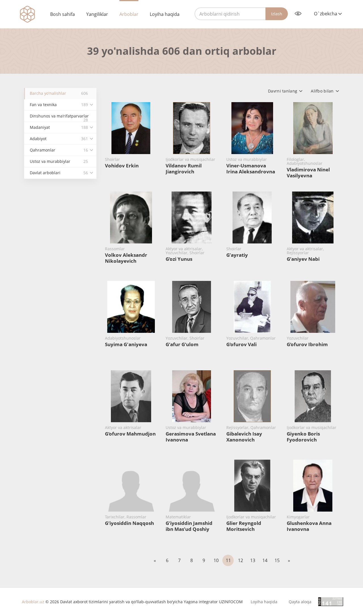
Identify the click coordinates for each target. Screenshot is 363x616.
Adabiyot (59, 138)
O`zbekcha (326, 13)
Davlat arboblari (59, 172)
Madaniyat (59, 127)
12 (240, 560)
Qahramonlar (59, 150)
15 (277, 560)
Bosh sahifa (62, 14)
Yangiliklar (97, 14)
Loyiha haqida (165, 14)
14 (264, 560)
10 (216, 560)
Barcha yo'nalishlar (59, 93)
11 (228, 560)
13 (252, 560)
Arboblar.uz (33, 601)
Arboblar (128, 14)
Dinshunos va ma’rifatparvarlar (59, 117)
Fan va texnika (59, 104)
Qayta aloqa (300, 602)
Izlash (276, 13)
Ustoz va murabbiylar (59, 161)
